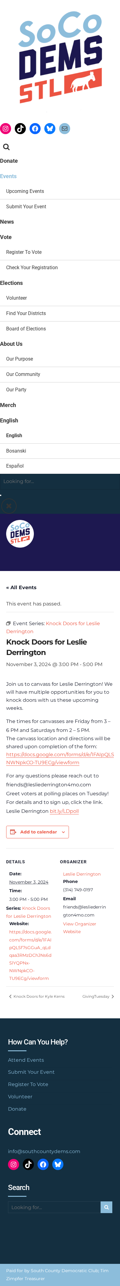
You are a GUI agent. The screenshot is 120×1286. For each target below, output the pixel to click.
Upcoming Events (25, 191)
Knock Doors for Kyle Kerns (39, 996)
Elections (11, 283)
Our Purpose (19, 359)
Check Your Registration (32, 267)
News (7, 221)
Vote (6, 237)
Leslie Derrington (82, 874)
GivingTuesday (96, 996)
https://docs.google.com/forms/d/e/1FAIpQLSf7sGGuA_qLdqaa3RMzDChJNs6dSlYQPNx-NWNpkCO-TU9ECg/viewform (30, 955)
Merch (8, 405)
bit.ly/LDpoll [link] (64, 811)
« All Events (21, 587)
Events (8, 176)
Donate (9, 161)
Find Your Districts (26, 313)
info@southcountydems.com (44, 1151)
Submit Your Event (26, 207)
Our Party (16, 390)
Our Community (23, 374)
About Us (11, 344)
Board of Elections (26, 329)
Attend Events (26, 1060)
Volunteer (16, 298)
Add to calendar (38, 832)
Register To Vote (24, 252)
